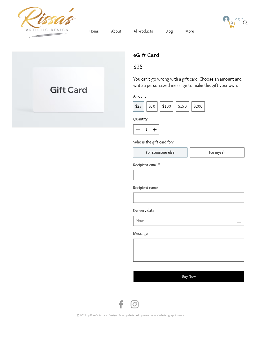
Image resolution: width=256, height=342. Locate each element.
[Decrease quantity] (137, 129)
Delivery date (143, 210)
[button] (232, 24)
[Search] (245, 23)
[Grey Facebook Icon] (121, 304)
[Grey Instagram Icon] (134, 304)
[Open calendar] (239, 221)
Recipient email (146, 164)
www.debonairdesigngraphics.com (163, 315)
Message (140, 233)
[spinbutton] (146, 129)
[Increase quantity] (155, 129)
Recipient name (145, 187)
